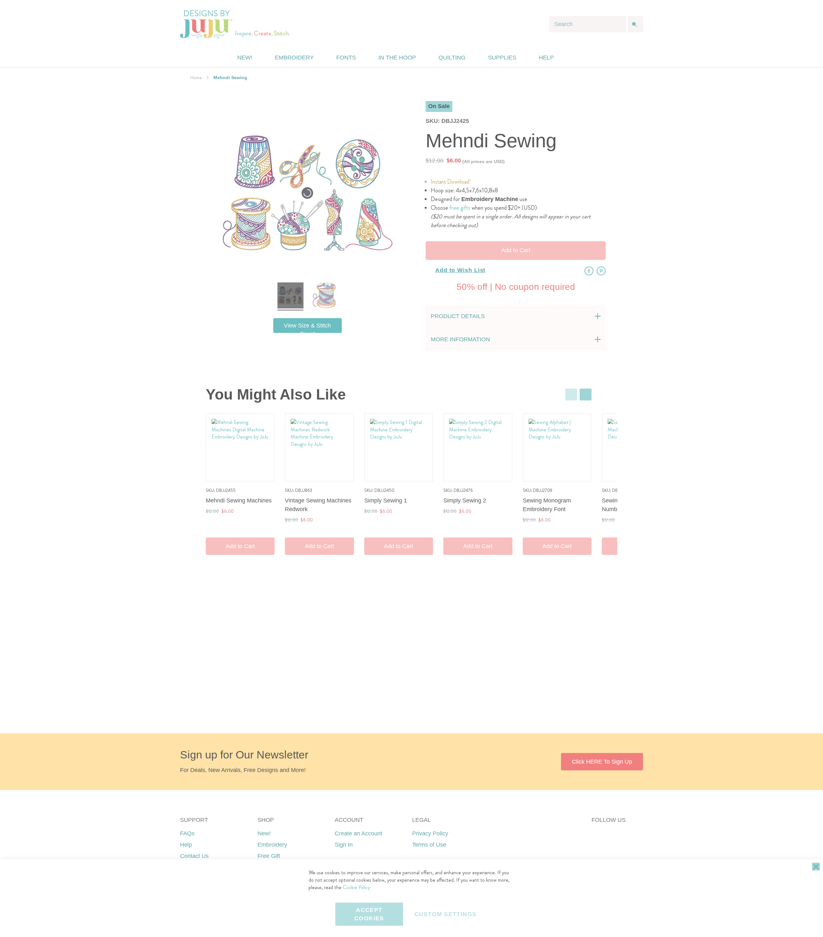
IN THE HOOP (397, 57)
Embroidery (272, 844)
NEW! (244, 57)
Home (196, 77)
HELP (546, 57)
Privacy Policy (430, 833)
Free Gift (269, 856)
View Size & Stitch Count (307, 327)
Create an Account (358, 833)
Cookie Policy (356, 887)
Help (186, 844)
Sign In (344, 844)
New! (264, 833)
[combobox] (587, 24)
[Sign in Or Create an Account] (573, 58)
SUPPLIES (502, 57)
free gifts (459, 208)
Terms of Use (429, 844)
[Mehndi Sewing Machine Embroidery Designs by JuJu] (290, 296)
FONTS (346, 57)
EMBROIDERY (294, 57)
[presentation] (586, 394)
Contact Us (194, 856)
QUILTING (452, 57)
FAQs (187, 833)
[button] (586, 58)
